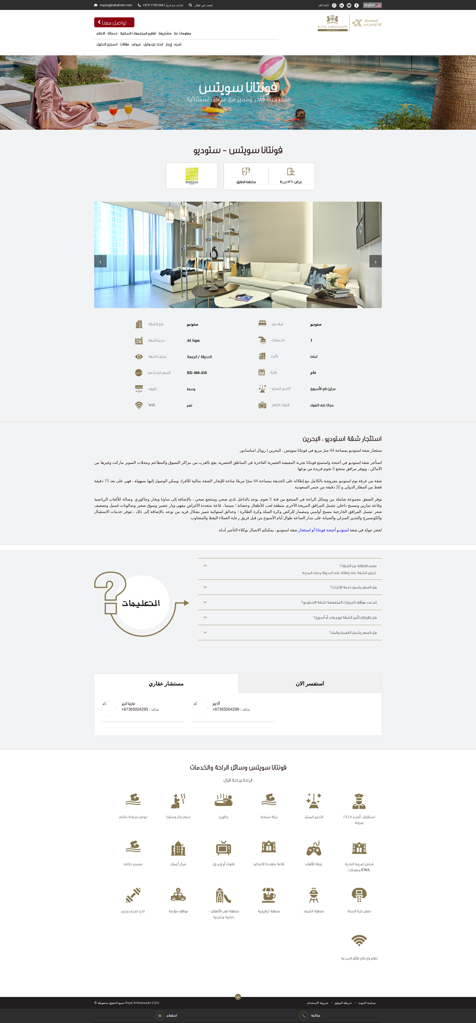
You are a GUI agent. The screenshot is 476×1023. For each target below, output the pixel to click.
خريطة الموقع (343, 1003)
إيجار (169, 44)
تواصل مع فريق (163, 5)
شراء (177, 44)
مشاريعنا (165, 33)
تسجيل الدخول (107, 44)
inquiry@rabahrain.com (115, 5)
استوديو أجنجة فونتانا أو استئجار (323, 530)
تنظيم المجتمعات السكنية (138, 33)
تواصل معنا (114, 22)
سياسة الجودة (367, 1003)
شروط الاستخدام (317, 1003)
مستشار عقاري (166, 683)
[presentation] (100, 261)
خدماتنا (113, 33)
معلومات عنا (182, 33)
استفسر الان (310, 683)
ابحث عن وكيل (153, 44)
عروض (136, 44)
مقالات (124, 44)
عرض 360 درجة (291, 181)
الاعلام (101, 33)
